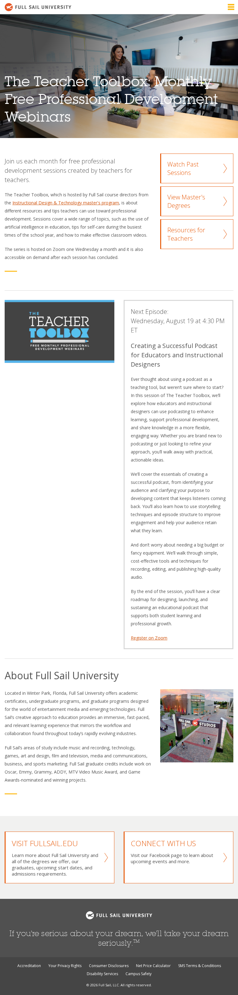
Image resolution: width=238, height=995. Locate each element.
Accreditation (29, 965)
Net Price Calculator (153, 965)
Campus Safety (139, 973)
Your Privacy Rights (65, 965)
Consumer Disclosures (109, 965)
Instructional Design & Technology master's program (65, 203)
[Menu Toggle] (231, 7)
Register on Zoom (149, 638)
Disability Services (102, 973)
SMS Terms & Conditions (199, 965)
